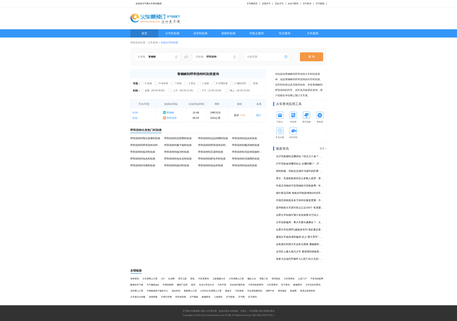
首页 (144, 33)
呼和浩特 (170, 117)
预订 (258, 115)
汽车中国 (222, 284)
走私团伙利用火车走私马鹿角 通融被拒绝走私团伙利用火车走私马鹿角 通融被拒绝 (300, 244)
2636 (135, 112)
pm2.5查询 (293, 3)
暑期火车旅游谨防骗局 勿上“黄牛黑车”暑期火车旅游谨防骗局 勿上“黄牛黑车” (300, 236)
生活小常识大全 (206, 284)
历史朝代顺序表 (237, 284)
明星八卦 (264, 278)
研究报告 (276, 278)
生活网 (171, 278)
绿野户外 (270, 291)
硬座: (239, 115)
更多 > (323, 148)
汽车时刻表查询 (255, 284)
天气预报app (153, 284)
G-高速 (148, 83)
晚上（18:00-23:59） (240, 90)
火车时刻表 (172, 33)
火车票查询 (289, 278)
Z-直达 (192, 83)
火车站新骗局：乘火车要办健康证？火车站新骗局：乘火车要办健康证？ (300, 222)
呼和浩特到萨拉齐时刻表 (212, 158)
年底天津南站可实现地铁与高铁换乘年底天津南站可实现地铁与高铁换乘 (300, 185)
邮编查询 (297, 284)
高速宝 (228, 291)
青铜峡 (168, 112)
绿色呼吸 (153, 297)
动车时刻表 (200, 33)
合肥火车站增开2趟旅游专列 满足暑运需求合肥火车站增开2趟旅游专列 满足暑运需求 (300, 229)
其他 (255, 83)
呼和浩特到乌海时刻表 (142, 165)
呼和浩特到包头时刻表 (244, 138)
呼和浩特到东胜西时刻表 (178, 138)
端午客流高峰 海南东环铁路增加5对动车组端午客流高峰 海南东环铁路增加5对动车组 (300, 192)
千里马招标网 (316, 278)
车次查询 (284, 33)
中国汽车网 (166, 297)
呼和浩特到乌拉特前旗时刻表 (248, 151)
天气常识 (307, 3)
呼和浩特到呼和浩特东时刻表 (146, 145)
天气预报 (194, 297)
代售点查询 (256, 33)
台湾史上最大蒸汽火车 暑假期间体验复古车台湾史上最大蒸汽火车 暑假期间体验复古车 (300, 251)
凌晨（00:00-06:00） (155, 90)
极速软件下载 (136, 284)
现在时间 (176, 291)
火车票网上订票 (149, 278)
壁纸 (192, 278)
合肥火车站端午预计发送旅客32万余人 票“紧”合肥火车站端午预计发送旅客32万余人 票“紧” (300, 214)
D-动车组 (163, 83)
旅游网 (293, 291)
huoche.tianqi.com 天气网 (218, 315)
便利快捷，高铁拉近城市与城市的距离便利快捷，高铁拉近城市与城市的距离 (300, 171)
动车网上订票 (136, 291)
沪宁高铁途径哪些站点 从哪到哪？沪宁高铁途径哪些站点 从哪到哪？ (300, 163)
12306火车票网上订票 (211, 291)
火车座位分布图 (137, 297)
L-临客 (205, 83)
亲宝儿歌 (182, 278)
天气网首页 (252, 3)
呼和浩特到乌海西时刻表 (246, 158)
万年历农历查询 (312, 284)
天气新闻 (320, 3)
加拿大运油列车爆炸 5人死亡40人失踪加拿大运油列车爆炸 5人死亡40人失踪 (300, 258)
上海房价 (218, 297)
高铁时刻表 (228, 33)
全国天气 (266, 3)
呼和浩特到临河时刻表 (142, 151)
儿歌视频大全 (218, 278)
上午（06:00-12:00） (184, 90)
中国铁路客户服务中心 (157, 291)
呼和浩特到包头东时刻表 (178, 158)
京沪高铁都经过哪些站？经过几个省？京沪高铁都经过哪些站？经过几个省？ (300, 156)
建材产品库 (182, 284)
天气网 (241, 297)
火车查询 (153, 42)
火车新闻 (312, 33)
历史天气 (279, 3)
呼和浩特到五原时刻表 (210, 151)
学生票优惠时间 (254, 291)
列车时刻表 (180, 297)
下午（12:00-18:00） (212, 90)
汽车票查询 (203, 278)
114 (163, 278)
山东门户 (302, 278)
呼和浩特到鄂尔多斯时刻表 (145, 138)
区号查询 (285, 284)
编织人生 (251, 278)
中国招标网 (168, 284)
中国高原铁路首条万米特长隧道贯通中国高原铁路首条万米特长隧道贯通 (300, 200)
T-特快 (178, 83)
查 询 (311, 56)
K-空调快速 (222, 83)
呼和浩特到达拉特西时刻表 (213, 138)
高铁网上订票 (190, 291)
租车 (193, 284)
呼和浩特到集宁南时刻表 (178, 145)
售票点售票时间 (307, 291)
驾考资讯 (134, 278)
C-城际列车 (240, 83)
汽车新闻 (239, 291)
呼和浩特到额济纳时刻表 (246, 145)
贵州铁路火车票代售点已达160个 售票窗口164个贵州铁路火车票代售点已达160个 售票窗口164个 (300, 207)
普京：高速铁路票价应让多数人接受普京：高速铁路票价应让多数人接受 (300, 178)
